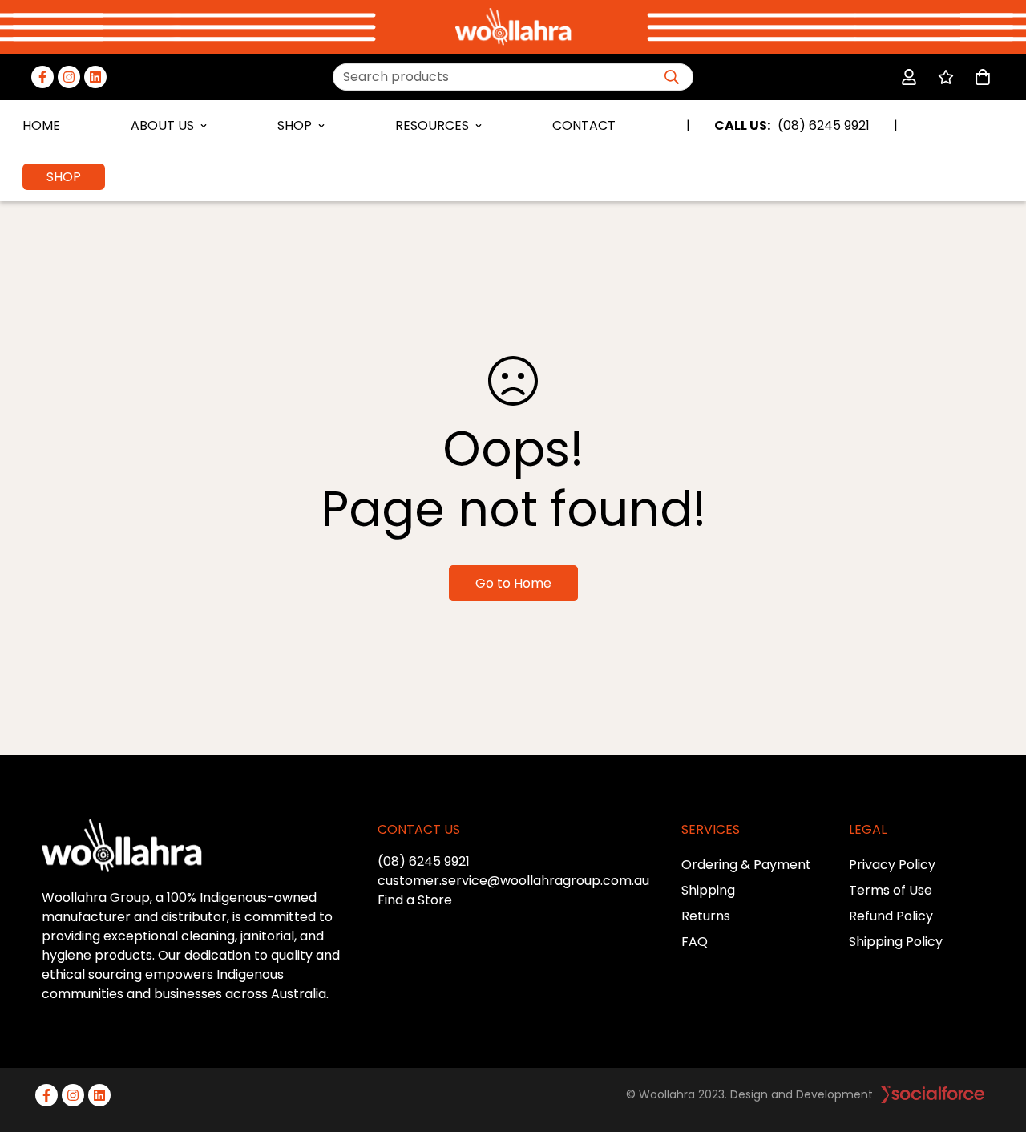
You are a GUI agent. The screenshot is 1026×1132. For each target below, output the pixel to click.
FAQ (694, 941)
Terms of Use (890, 890)
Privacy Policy (892, 864)
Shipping (708, 890)
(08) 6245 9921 (424, 861)
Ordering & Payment (746, 864)
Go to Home (513, 583)
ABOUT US (162, 125)
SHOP (294, 125)
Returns (705, 916)
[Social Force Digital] (932, 1094)
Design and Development (801, 1094)
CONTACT (584, 125)
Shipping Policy (896, 941)
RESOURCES (432, 125)
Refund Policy (891, 916)
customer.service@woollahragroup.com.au (513, 880)
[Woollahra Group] (513, 27)
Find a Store (415, 900)
